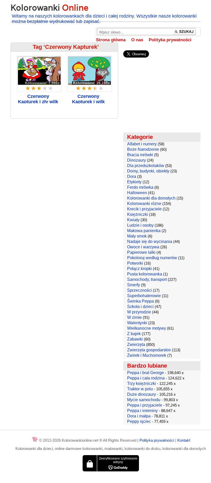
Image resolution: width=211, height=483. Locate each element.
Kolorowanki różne (144, 203)
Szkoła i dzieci (140, 306)
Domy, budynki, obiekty (148, 171)
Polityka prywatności (170, 39)
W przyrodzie (139, 312)
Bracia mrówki (140, 155)
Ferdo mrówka (140, 187)
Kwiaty (133, 220)
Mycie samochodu (143, 400)
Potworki (135, 263)
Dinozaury (136, 160)
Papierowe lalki (141, 252)
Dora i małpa (139, 416)
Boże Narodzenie (143, 149)
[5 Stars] (50, 88)
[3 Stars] (39, 88)
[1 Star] (27, 88)
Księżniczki (137, 214)
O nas (137, 39)
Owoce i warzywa (143, 247)
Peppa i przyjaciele (144, 405)
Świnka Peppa (140, 301)
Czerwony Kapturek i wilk (88, 99)
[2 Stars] (33, 88)
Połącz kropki (139, 268)
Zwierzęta (136, 344)
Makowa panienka (144, 230)
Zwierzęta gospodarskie (149, 350)
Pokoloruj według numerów (152, 258)
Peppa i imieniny (142, 410)
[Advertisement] (64, 160)
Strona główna (111, 39)
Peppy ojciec (139, 421)
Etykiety (134, 182)
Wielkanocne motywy (146, 328)
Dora (131, 176)
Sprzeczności (139, 290)
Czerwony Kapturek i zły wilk (38, 99)
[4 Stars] (44, 88)
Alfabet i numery (142, 144)
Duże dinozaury (141, 394)
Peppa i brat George (145, 372)
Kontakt (183, 440)
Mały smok (137, 236)
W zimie (134, 317)
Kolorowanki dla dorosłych (151, 198)
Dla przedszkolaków (145, 165)
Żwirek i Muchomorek (146, 355)
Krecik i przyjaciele (144, 209)
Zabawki (135, 339)
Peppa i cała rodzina (146, 378)
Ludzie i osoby (140, 225)
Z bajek (134, 333)
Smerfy (133, 285)
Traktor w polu (140, 389)
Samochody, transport (147, 279)
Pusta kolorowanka (144, 274)
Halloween (137, 193)
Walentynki (137, 323)
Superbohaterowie (144, 296)
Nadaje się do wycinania (149, 241)
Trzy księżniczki (141, 383)
